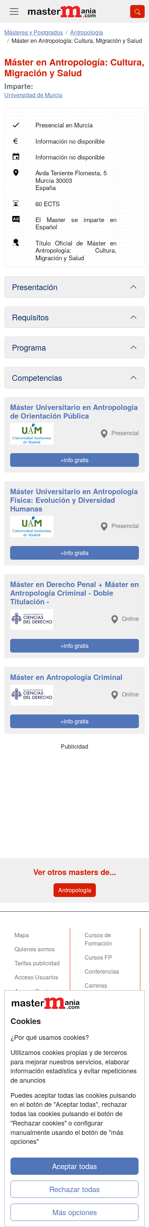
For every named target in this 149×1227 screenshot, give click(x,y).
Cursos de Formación (98, 939)
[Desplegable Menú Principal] (14, 11)
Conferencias (102, 971)
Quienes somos (34, 949)
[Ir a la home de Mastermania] (61, 11)
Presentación (35, 286)
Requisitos (30, 316)
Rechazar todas (74, 1189)
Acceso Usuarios (36, 977)
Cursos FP (98, 957)
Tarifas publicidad (37, 963)
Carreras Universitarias (102, 989)
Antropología (74, 890)
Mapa (21, 935)
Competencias (37, 377)
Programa (29, 347)
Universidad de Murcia (33, 95)
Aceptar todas (74, 1166)
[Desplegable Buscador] (137, 11)
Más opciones (74, 1212)
